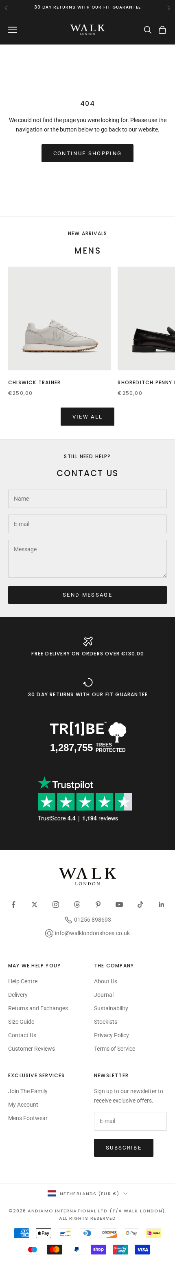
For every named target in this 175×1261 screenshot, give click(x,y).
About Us (105, 981)
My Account (23, 1104)
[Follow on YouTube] (119, 904)
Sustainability (111, 1008)
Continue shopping (87, 153)
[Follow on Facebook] (13, 904)
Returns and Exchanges (38, 1008)
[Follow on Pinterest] (98, 904)
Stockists (105, 1021)
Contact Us (22, 1035)
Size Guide (21, 1021)
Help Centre (22, 981)
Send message (87, 595)
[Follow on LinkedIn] (162, 904)
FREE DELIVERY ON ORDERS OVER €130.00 (87, 653)
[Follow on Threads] (77, 904)
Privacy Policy (111, 1035)
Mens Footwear (28, 1118)
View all (87, 417)
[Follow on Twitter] (35, 904)
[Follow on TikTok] (140, 904)
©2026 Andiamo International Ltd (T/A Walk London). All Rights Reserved (88, 1214)
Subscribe (124, 1148)
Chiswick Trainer (34, 382)
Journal (104, 994)
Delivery (18, 994)
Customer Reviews (31, 1048)
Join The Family (28, 1091)
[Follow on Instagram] (56, 904)
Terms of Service (114, 1048)
